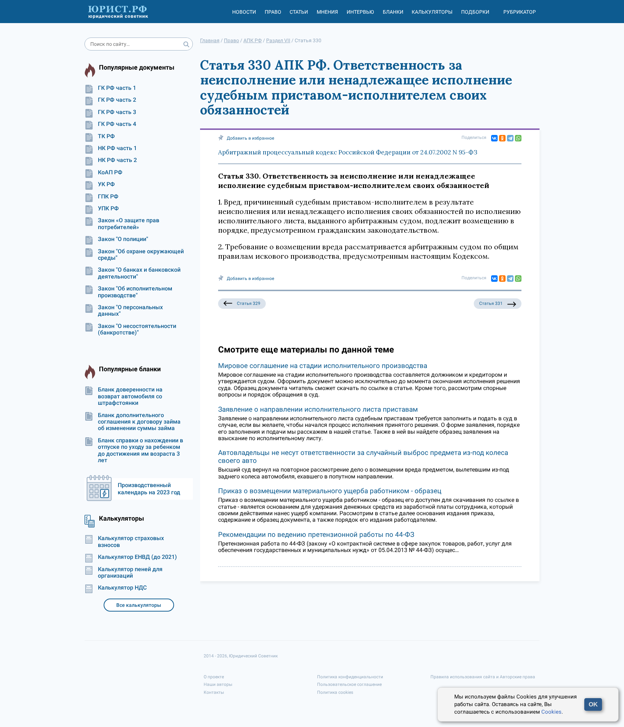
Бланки (393, 12)
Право (273, 12)
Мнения (327, 12)
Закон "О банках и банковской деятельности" (139, 273)
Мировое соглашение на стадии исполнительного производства (322, 366)
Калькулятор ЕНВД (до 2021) (137, 557)
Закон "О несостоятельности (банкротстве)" (137, 329)
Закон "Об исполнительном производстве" (135, 291)
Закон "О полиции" (123, 239)
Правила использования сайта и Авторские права (482, 676)
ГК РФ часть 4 (117, 124)
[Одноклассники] (502, 138)
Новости (244, 12)
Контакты (214, 692)
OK (593, 704)
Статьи (299, 12)
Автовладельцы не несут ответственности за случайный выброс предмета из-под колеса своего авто (363, 456)
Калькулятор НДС (122, 587)
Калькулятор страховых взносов (131, 541)
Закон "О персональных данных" (130, 310)
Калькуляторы (432, 12)
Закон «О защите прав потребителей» (128, 223)
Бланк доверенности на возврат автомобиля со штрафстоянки (130, 396)
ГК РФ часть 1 (117, 88)
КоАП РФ (110, 172)
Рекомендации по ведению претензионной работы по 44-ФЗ (316, 534)
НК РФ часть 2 (117, 160)
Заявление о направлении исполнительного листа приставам (318, 409)
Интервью (360, 12)
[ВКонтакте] (494, 138)
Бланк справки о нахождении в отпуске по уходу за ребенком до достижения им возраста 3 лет (140, 450)
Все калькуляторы (138, 605)
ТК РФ (106, 136)
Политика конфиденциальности (350, 676)
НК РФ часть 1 (117, 148)
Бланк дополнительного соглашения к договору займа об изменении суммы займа (139, 422)
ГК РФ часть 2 (117, 100)
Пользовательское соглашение (349, 684)
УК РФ (106, 184)
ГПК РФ (108, 196)
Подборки (475, 12)
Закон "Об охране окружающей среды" (141, 254)
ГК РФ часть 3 (117, 112)
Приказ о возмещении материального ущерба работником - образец (329, 491)
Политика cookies (335, 692)
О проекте (214, 676)
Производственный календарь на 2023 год (149, 489)
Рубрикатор (519, 12)
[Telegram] (510, 138)
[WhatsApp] (518, 138)
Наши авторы (218, 684)
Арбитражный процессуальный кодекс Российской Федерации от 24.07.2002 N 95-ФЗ (347, 152)
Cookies (551, 712)
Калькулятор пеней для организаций (130, 572)
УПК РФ (108, 208)
